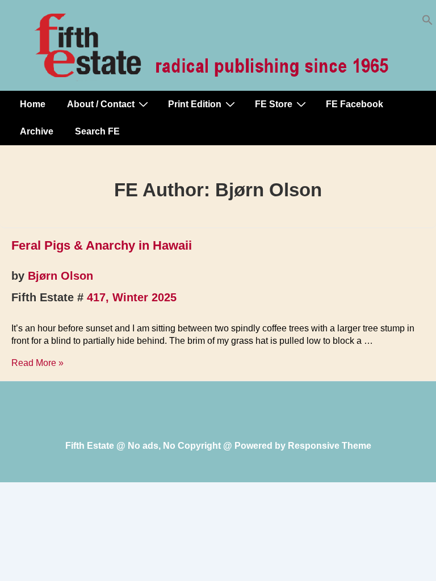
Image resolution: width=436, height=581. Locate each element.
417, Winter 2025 (132, 297)
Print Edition (194, 104)
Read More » (37, 363)
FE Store (273, 104)
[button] (427, 22)
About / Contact (101, 104)
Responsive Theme (329, 446)
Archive (36, 131)
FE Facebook (354, 104)
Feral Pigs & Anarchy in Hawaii (101, 245)
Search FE (97, 131)
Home (32, 104)
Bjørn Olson (60, 276)
